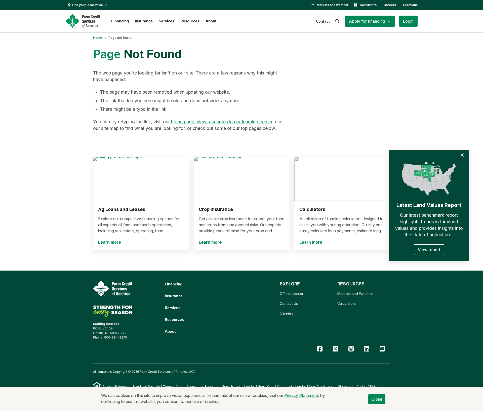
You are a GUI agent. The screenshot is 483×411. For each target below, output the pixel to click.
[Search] (337, 21)
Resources (189, 21)
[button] (370, 21)
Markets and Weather (355, 293)
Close (377, 399)
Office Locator (291, 293)
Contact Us (289, 303)
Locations (410, 5)
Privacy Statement (116, 386)
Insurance (144, 21)
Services (166, 21)
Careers (390, 5)
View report (429, 249)
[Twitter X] (335, 349)
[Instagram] (351, 349)
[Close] (462, 155)
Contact (323, 21)
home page (182, 121)
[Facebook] (320, 349)
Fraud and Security (146, 386)
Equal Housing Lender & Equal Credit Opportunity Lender (264, 386)
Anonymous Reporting (202, 386)
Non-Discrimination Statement (331, 386)
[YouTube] (382, 349)
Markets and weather (332, 5)
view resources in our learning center (234, 121)
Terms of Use (173, 386)
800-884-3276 (115, 337)
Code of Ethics (367, 386)
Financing (120, 21)
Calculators (368, 5)
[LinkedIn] (366, 349)
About (211, 21)
